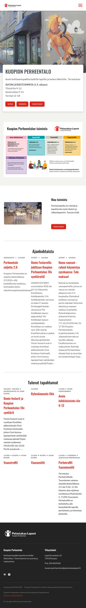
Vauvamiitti (38, 462)
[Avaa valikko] (80, 5)
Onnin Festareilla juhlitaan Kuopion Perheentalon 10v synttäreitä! (41, 269)
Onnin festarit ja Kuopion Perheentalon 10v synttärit (14, 405)
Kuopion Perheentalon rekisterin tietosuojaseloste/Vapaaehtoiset (26, 592)
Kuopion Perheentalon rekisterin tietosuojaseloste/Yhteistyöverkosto (48, 587)
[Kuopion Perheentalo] (13, 5)
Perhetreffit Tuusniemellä (66, 464)
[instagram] (9, 574)
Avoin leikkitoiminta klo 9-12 (69, 401)
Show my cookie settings (13, 595)
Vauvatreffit (11, 462)
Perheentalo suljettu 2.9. (11, 264)
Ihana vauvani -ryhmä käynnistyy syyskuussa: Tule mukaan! (69, 269)
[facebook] (5, 574)
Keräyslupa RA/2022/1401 (13, 587)
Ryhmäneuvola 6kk (42, 393)
